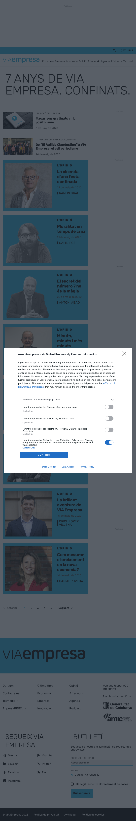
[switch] (109, 407)
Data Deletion (49, 466)
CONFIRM (44, 455)
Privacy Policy (87, 466)
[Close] (125, 354)
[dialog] (68, 410)
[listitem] (68, 399)
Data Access (68, 466)
